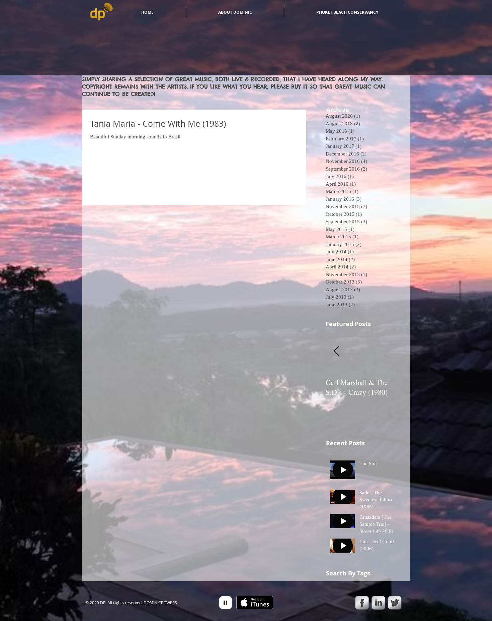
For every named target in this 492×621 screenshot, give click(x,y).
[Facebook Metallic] (362, 603)
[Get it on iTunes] (254, 602)
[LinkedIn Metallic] (378, 603)
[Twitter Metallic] (395, 603)
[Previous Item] (336, 352)
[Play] (225, 602)
